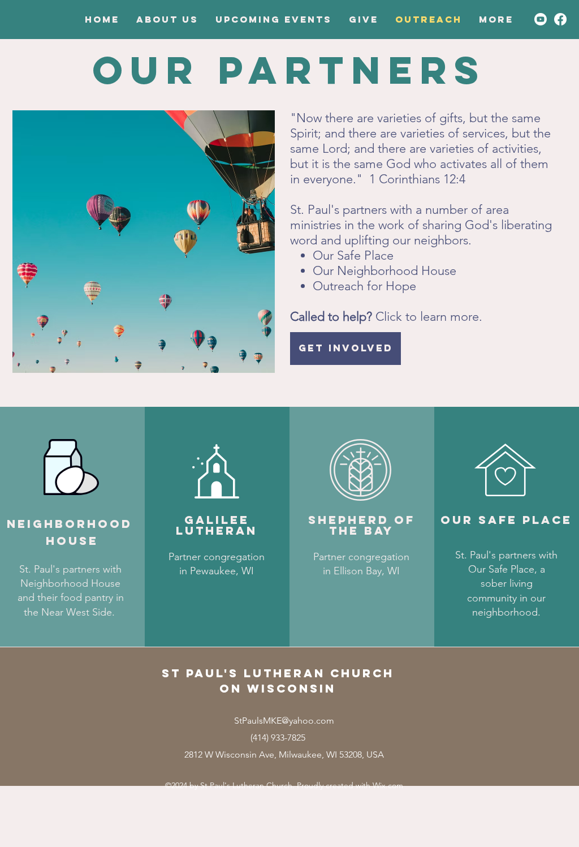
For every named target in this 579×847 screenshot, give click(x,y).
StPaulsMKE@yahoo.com (284, 720)
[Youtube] (540, 19)
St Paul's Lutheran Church (278, 673)
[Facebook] (560, 19)
